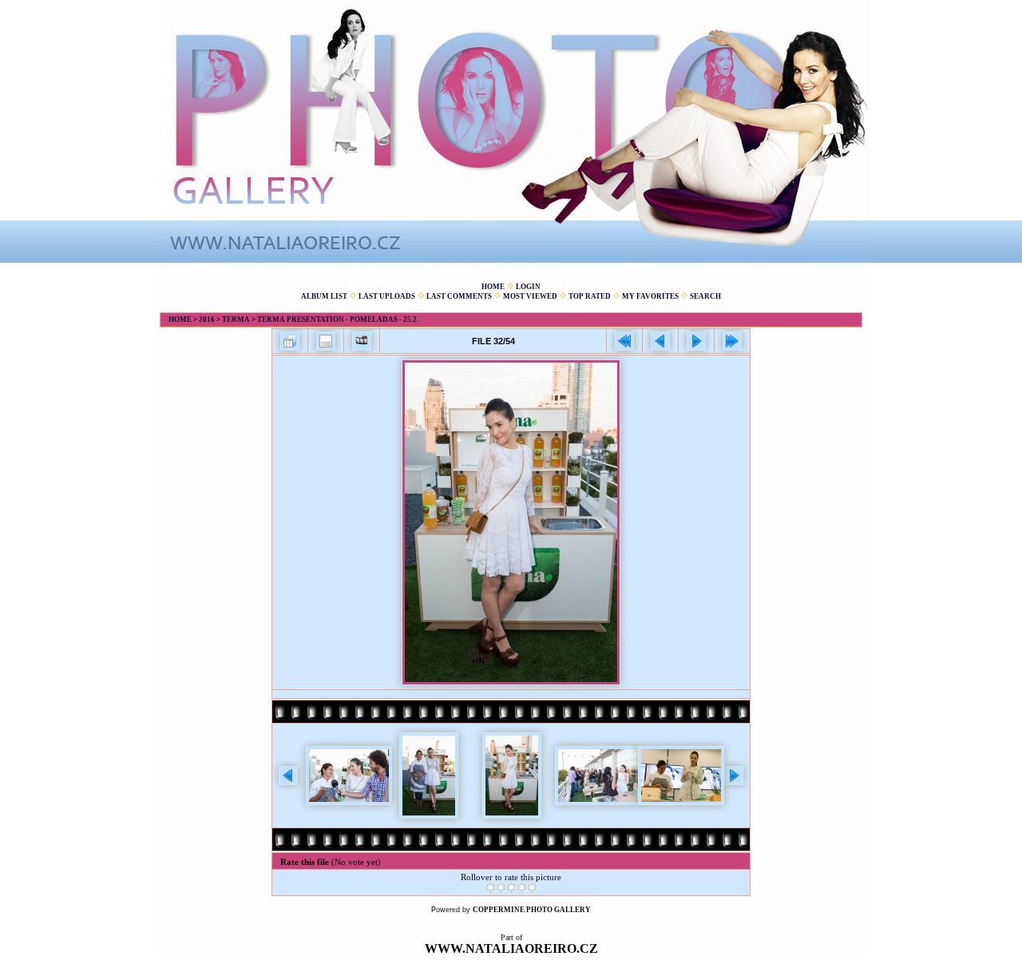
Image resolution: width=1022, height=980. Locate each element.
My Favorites (650, 296)
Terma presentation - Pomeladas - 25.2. (337, 319)
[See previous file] (660, 341)
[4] (522, 887)
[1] (490, 887)
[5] (532, 887)
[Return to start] (624, 341)
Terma (236, 319)
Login (528, 287)
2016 (207, 319)
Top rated (589, 296)
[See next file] (696, 341)
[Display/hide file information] (325, 341)
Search (705, 296)
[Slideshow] (361, 341)
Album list (324, 296)
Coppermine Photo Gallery (532, 910)
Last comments (459, 296)
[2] (501, 887)
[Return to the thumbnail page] (289, 341)
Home (493, 287)
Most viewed (530, 296)
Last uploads (386, 296)
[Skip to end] (732, 341)
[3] (511, 887)
